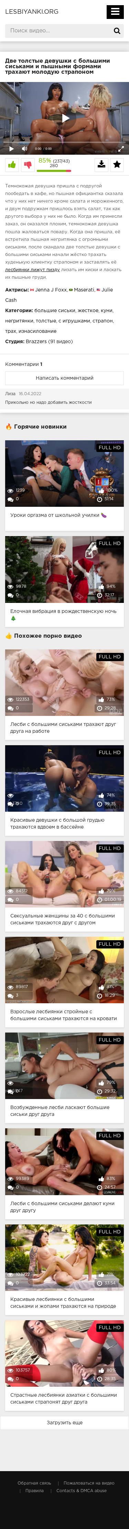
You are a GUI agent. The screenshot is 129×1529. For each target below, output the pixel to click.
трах (10, 331)
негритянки (19, 321)
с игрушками (74, 321)
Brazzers (36, 342)
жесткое (88, 311)
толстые (46, 321)
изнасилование (37, 331)
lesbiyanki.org (31, 12)
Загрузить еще (65, 1423)
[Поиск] (117, 31)
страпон (103, 321)
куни (106, 311)
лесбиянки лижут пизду (32, 270)
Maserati (84, 290)
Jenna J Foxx (51, 290)
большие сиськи (54, 311)
